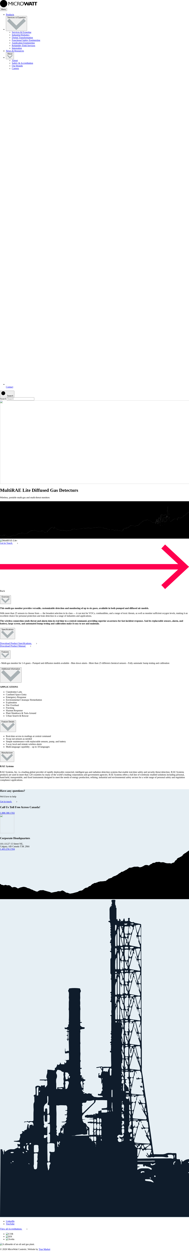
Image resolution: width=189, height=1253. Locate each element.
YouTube (10, 1224)
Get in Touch (6, 543)
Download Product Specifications (16, 643)
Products (10, 14)
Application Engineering (23, 43)
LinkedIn (10, 1221)
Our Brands (17, 66)
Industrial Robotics (20, 35)
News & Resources (15, 51)
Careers (15, 68)
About (9, 54)
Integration (17, 48)
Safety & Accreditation (22, 63)
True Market (44, 1249)
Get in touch (6, 801)
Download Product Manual (13, 646)
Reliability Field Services (23, 45)
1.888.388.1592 (7, 813)
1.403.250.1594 (7, 849)
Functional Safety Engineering (26, 40)
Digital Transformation (22, 37)
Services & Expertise (16, 17)
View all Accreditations (11, 1229)
